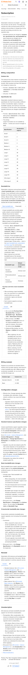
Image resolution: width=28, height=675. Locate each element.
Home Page (3, 8)
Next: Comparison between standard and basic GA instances (18, 658)
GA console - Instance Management (13, 435)
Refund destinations (8, 652)
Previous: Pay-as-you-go (4, 658)
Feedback (16, 666)
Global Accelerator (12, 8)
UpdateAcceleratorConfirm (12, 456)
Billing (18, 8)
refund (6, 409)
